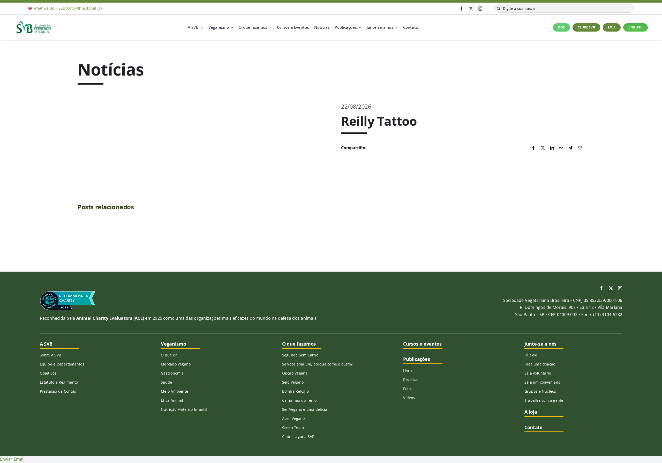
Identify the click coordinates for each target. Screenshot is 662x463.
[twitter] (471, 8)
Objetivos (48, 373)
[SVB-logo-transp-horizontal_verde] (33, 22)
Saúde (166, 382)
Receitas (410, 379)
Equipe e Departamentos (62, 364)
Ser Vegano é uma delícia (304, 409)
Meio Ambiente (174, 391)
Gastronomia (172, 373)
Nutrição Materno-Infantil (184, 409)
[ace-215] (67, 293)
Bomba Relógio (295, 391)
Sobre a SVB (50, 355)
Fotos (407, 388)
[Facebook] (533, 148)
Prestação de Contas (58, 391)
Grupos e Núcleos (540, 391)
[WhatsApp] (561, 148)
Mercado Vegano (176, 364)
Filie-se (530, 355)
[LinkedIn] (552, 148)
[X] (542, 148)
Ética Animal (172, 400)
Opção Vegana (295, 373)
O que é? (169, 355)
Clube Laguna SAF (298, 436)
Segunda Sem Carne (300, 355)
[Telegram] (570, 148)
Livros (408, 370)
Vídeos (409, 397)
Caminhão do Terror (300, 400)
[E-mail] (579, 148)
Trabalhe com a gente (543, 400)
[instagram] (480, 8)
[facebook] (462, 8)
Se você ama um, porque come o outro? (317, 364)
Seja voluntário (537, 373)
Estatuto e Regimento (59, 382)
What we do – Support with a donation (67, 8)
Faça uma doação (539, 364)
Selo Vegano (293, 382)
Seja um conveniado (542, 382)
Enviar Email (12, 459)
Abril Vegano (293, 418)
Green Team (293, 427)
